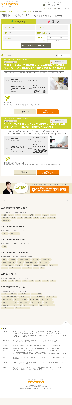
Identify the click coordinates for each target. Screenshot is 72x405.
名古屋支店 (55, 362)
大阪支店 (15, 364)
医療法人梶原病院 (24, 302)
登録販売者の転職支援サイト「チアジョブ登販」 (25, 369)
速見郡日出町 (51, 218)
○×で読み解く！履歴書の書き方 (21, 349)
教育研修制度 (16, 359)
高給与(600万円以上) (31, 262)
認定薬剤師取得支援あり (40, 265)
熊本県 (24, 281)
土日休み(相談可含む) (23, 259)
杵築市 (13, 218)
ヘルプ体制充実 (27, 268)
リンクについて (62, 335)
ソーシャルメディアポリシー (20, 335)
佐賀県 (11, 281)
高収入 (36, 268)
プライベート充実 (46, 345)
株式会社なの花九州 (8, 308)
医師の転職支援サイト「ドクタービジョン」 (23, 367)
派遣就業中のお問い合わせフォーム (33, 340)
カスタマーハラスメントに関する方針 (39, 335)
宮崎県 (38, 281)
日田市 (24, 215)
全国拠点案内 (57, 332)
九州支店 (35, 364)
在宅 (42, 268)
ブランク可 (35, 259)
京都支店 (62, 362)
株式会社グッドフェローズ (9, 302)
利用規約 (53, 335)
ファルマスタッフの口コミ (28, 332)
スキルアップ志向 (23, 345)
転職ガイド (15, 350)
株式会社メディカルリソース (46, 369)
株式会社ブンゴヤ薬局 (38, 297)
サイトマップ (16, 337)
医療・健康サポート (58, 357)
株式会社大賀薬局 (36, 294)
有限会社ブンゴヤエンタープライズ (12, 305)
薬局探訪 (42, 352)
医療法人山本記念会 (46, 299)
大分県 (24, 11)
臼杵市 (38, 215)
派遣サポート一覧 (17, 357)
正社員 (4, 246)
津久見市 (45, 215)
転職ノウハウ (32, 350)
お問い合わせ (67, 8)
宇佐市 (20, 218)
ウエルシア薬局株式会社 (30, 305)
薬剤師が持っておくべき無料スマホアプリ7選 (24, 354)
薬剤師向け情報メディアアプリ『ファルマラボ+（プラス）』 (52, 354)
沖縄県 (53, 281)
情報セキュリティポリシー (52, 333)
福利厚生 (32, 357)
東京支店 (41, 362)
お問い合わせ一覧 (17, 340)
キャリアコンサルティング (44, 357)
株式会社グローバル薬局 (22, 308)
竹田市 (29, 11)
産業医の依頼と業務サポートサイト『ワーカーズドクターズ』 (51, 367)
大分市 (4, 215)
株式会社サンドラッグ (21, 299)
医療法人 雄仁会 (36, 302)
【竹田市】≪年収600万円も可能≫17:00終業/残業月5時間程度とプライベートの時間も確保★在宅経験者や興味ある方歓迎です (35, 66)
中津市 (18, 215)
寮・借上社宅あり (44, 262)
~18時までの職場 (46, 259)
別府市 (11, 215)
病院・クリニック (15, 233)
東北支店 (21, 362)
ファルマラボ (23, 350)
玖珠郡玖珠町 (6, 220)
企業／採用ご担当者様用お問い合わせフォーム (54, 342)
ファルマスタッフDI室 (53, 350)
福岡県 (4, 281)
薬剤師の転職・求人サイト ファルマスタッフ (10, 11)
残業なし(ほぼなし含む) (9, 262)
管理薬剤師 (28, 265)
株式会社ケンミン (24, 294)
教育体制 (26, 357)
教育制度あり (53, 265)
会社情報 (49, 332)
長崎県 (18, 281)
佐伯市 (31, 215)
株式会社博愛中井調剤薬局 (9, 297)
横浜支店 (48, 362)
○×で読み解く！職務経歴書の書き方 (40, 349)
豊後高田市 (5, 218)
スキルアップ (41, 350)
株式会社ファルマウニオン (47, 305)
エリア (20, 21)
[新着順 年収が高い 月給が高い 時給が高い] (64, 55)
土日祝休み (12, 259)
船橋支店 (35, 362)
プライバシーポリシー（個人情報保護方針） (32, 333)
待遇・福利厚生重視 (35, 345)
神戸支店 (21, 364)
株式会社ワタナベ (51, 297)
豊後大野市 (28, 218)
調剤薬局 (5, 233)
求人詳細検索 (41, 332)
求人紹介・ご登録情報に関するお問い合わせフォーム (26, 342)
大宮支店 (28, 362)
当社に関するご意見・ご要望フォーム (53, 340)
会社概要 (57, 8)
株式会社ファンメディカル (9, 294)
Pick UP (14, 345)
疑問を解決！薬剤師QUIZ (19, 352)
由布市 (36, 218)
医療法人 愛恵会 (49, 302)
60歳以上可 (19, 265)
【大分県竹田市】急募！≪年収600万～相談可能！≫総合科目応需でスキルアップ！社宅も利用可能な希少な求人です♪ (35, 125)
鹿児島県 (45, 281)
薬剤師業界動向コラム (32, 352)
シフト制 (5, 268)
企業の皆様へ (48, 8)
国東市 (42, 218)
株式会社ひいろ (34, 299)
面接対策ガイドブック (57, 349)
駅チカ (4, 259)
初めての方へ (16, 332)
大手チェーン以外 (15, 268)
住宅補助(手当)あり (7, 265)
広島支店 (28, 364)
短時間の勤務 (56, 345)
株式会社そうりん (24, 297)
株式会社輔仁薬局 (7, 299)
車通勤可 (20, 262)
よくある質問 (16, 333)
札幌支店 (15, 362)
